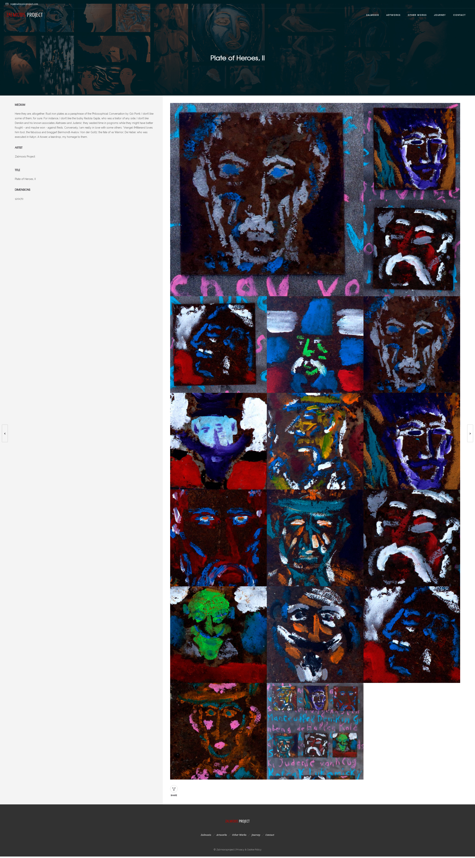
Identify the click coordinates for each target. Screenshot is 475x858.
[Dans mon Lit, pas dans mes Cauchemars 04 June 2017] (472, 433)
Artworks (393, 14)
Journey (440, 14)
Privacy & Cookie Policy (248, 849)
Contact (459, 14)
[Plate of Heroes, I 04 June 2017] (3, 433)
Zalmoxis (372, 14)
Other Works (417, 14)
